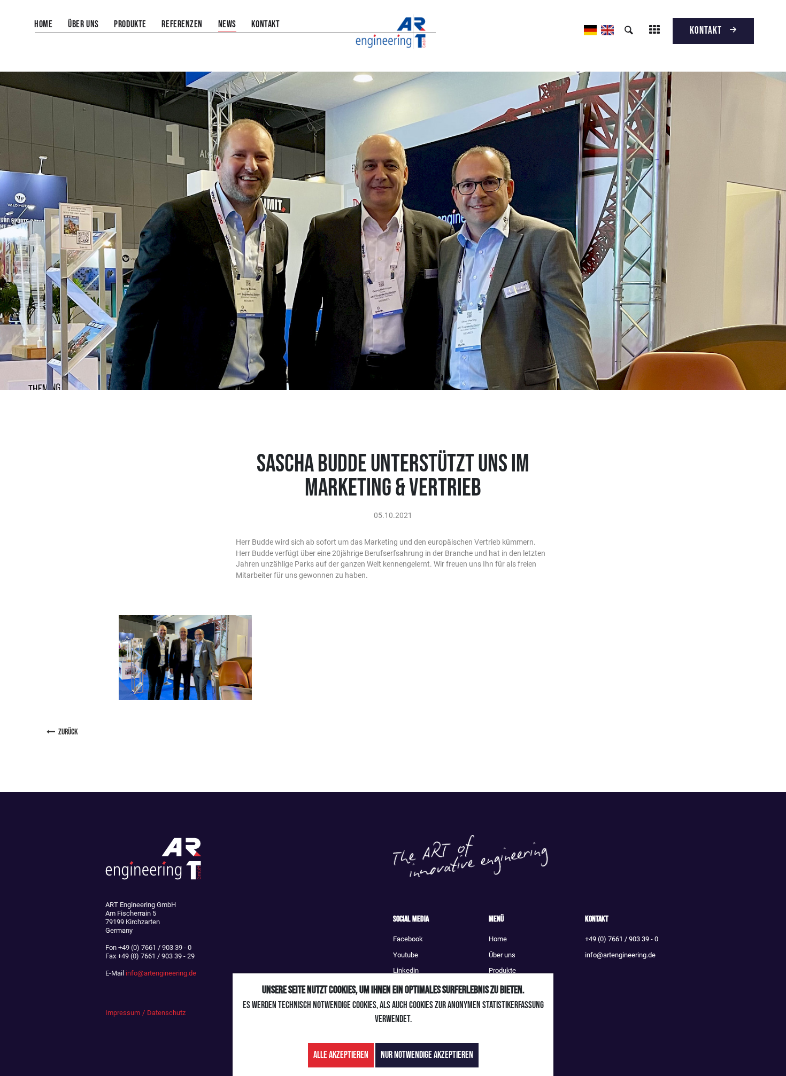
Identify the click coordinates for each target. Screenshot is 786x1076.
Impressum (122, 1013)
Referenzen (181, 24)
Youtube (405, 955)
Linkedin (406, 970)
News (227, 24)
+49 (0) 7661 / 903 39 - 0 (621, 939)
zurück (68, 732)
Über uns (83, 24)
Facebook (408, 939)
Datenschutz (166, 1013)
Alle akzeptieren (340, 1054)
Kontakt (265, 24)
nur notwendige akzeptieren (427, 1054)
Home (43, 24)
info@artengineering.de (161, 973)
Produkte (130, 24)
